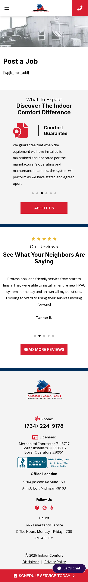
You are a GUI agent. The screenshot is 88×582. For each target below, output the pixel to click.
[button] (33, 193)
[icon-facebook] (37, 508)
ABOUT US (44, 208)
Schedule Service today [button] (44, 575)
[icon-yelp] (51, 508)
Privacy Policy (55, 561)
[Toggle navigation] (6, 8)
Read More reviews (44, 349)
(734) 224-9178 (44, 426)
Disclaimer (30, 561)
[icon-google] (45, 508)
